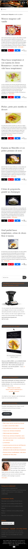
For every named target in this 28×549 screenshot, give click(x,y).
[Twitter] (22, 3)
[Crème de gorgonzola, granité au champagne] (14, 200)
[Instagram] (26, 3)
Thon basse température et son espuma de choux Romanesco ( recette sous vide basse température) (12, 64)
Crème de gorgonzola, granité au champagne (10, 190)
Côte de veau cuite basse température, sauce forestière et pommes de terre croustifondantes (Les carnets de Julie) (14, 438)
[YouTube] (24, 3)
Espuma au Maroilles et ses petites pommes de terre (13, 149)
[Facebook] (20, 3)
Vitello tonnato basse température (11, 433)
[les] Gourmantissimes (11, 3)
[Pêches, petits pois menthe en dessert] (14, 118)
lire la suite (21, 47)
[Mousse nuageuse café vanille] (14, 30)
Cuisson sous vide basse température (12, 430)
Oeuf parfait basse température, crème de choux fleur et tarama (13, 233)
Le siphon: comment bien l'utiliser (11, 425)
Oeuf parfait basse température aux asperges (13, 428)
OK (24, 277)
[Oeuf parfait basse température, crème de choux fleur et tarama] (14, 244)
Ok (14, 546)
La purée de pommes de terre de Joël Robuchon (14, 445)
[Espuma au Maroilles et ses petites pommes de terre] (14, 159)
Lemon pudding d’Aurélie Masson (14, 501)
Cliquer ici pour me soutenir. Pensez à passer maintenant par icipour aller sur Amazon (14, 389)
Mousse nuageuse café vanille (11, 20)
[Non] (26, 544)
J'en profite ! (7, 413)
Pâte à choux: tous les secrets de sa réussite (13, 423)
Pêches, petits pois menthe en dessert (14, 108)
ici (24, 366)
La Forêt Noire (6, 442)
